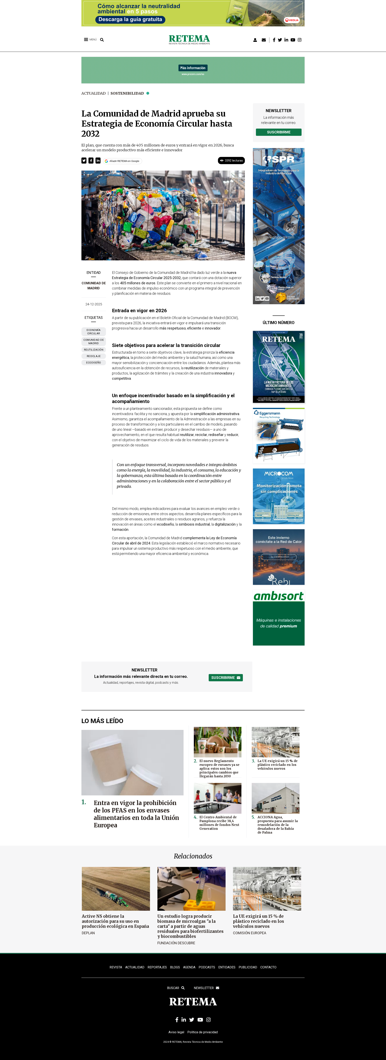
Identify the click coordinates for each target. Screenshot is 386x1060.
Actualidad (93, 93)
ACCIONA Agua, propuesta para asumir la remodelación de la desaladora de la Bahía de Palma (278, 824)
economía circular (94, 331)
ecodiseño (93, 362)
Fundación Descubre (176, 943)
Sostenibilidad (127, 93)
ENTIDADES (226, 967)
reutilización (94, 349)
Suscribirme (279, 132)
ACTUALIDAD (134, 967)
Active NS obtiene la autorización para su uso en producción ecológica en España (115, 921)
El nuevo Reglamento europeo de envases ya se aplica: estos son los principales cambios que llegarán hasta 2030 (219, 768)
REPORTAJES (157, 967)
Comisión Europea (249, 933)
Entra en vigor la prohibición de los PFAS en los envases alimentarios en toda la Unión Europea (136, 814)
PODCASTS (207, 967)
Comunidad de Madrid (93, 341)
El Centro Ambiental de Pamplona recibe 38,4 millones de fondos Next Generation (219, 823)
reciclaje (94, 356)
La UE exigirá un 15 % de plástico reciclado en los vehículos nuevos (278, 764)
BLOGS (175, 967)
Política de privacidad (202, 1032)
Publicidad (248, 967)
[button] (83, 161)
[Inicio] (191, 40)
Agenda (189, 967)
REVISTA (116, 967)
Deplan (88, 933)
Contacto (268, 967)
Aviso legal (176, 1032)
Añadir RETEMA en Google (124, 161)
